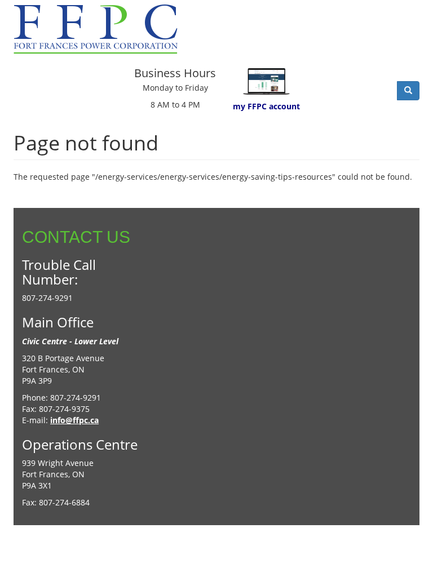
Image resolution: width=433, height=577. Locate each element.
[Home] (100, 29)
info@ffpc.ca (74, 420)
